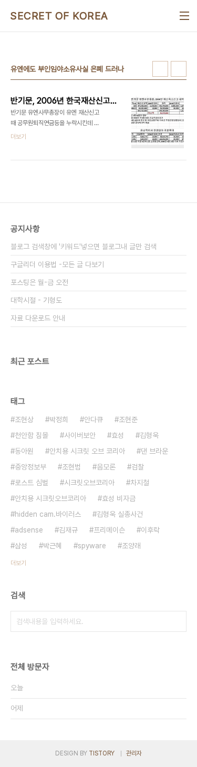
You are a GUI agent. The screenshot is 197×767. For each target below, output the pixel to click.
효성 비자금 (119, 498)
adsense (29, 530)
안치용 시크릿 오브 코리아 (87, 451)
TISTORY (102, 753)
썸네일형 (160, 69)
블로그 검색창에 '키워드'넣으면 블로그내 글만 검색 (84, 246)
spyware (92, 545)
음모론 (106, 467)
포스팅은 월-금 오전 (39, 282)
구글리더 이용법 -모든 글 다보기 (57, 264)
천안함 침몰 (31, 435)
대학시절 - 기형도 (36, 300)
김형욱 (149, 435)
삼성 (21, 545)
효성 (117, 435)
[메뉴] (184, 15)
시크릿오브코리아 (89, 482)
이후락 (150, 530)
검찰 (137, 467)
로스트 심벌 (31, 482)
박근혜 (52, 545)
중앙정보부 (30, 467)
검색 (176, 621)
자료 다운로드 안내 (38, 318)
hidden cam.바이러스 (48, 514)
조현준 (128, 419)
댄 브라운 (154, 451)
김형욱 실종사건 (120, 514)
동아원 (24, 451)
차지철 (139, 482)
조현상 (24, 419)
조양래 (131, 545)
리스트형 (178, 69)
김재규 (68, 530)
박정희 (58, 419)
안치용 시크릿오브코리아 (50, 498)
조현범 (71, 467)
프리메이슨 (109, 530)
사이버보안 (80, 435)
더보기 (18, 563)
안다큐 (93, 419)
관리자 (134, 753)
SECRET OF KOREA (59, 16)
